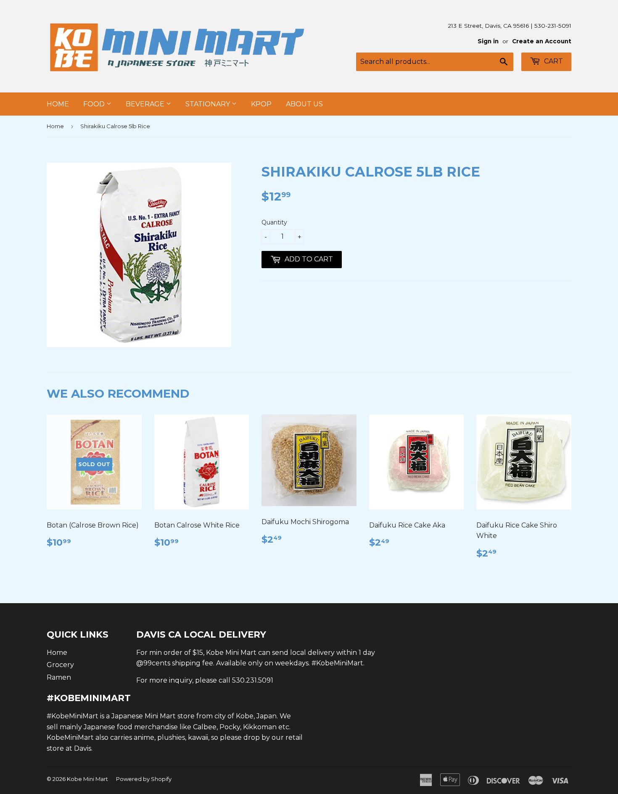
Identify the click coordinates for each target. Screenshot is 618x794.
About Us (304, 104)
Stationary (208, 104)
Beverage (146, 104)
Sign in (488, 41)
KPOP (261, 104)
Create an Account (541, 41)
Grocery (60, 665)
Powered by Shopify (144, 779)
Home (58, 104)
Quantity (274, 222)
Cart (552, 61)
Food (94, 104)
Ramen (59, 677)
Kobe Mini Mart (87, 779)
